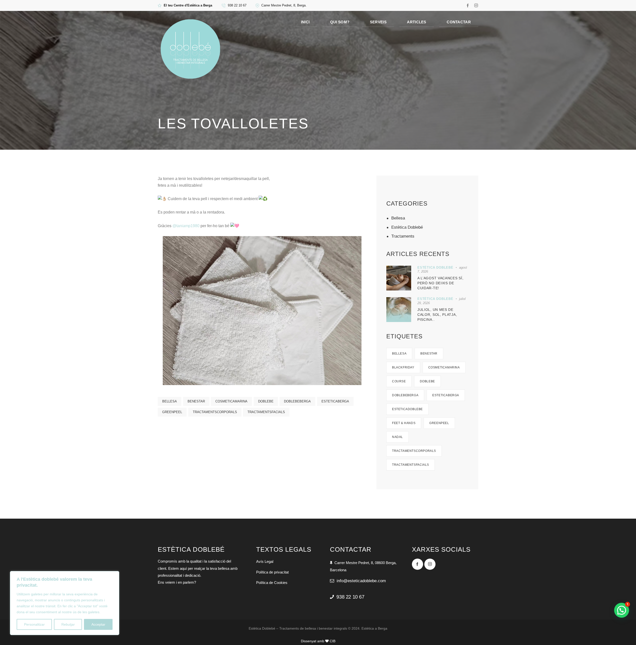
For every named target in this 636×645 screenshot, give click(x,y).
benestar (196, 401)
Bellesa (398, 218)
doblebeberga (297, 401)
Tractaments (402, 236)
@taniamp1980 (185, 226)
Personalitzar (34, 624)
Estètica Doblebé (407, 227)
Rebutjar (68, 624)
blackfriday (403, 367)
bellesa (169, 401)
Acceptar (98, 624)
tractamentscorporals (215, 412)
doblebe (266, 401)
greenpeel (172, 412)
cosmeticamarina (231, 401)
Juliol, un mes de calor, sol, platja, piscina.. (437, 315)
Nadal (397, 437)
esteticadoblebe (407, 409)
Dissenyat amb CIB (318, 641)
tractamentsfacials (266, 412)
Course (399, 381)
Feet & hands (403, 423)
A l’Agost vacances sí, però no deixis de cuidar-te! (440, 283)
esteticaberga (335, 401)
